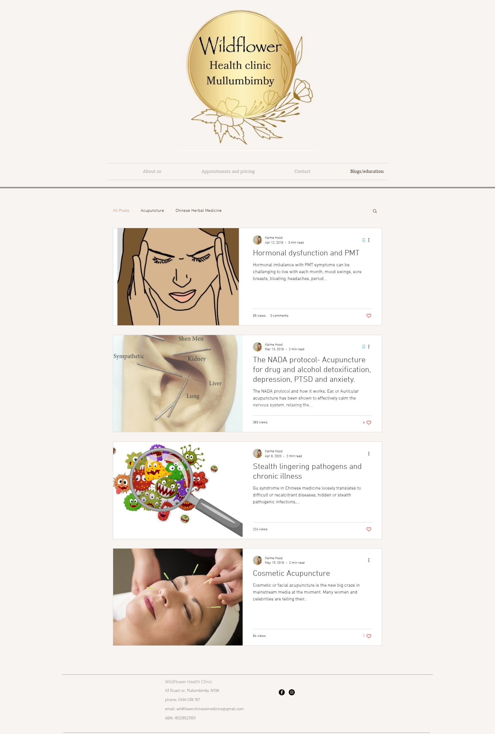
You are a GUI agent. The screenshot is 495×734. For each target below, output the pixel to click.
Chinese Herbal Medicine (199, 210)
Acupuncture (152, 210)
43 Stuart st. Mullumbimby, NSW (192, 690)
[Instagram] (292, 692)
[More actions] (370, 239)
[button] (375, 211)
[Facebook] (282, 692)
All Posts (121, 210)
